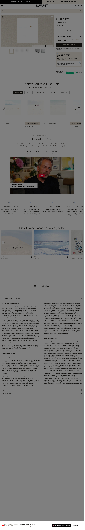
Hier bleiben (75, 525)
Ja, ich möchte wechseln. (62, 525)
